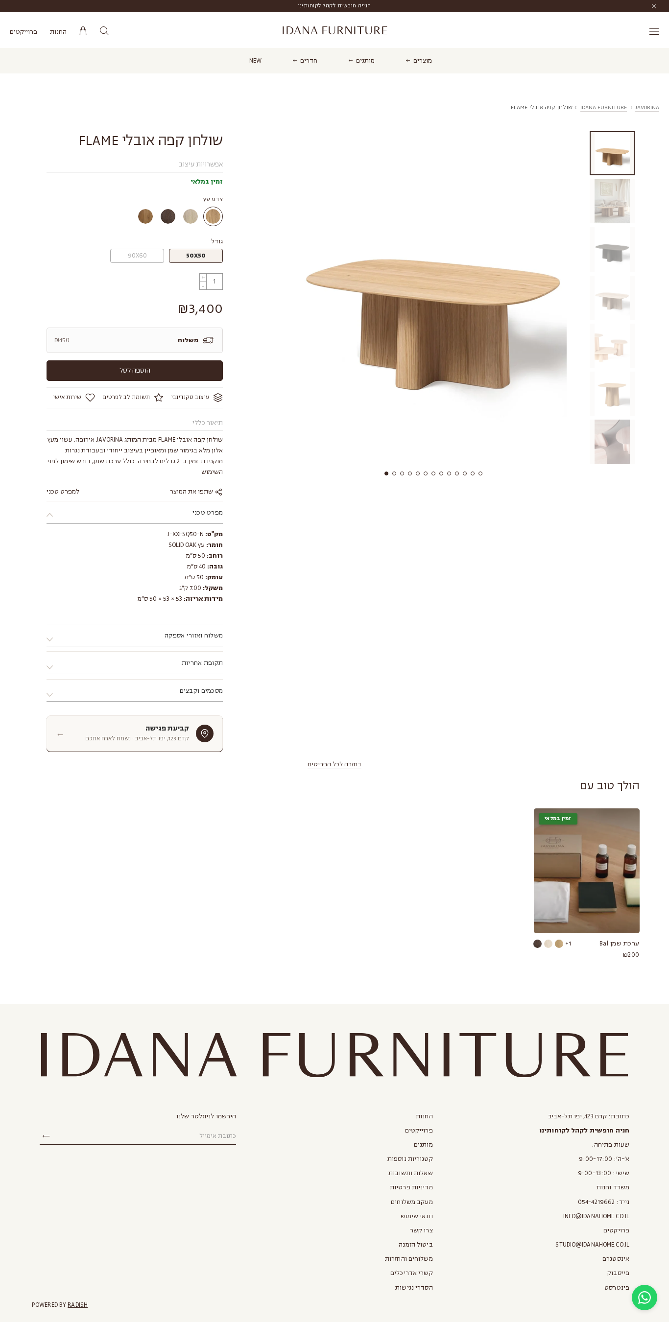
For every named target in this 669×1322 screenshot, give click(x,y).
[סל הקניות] (83, 31)
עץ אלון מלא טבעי (213, 216)
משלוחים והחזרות (409, 1258)
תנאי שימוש (417, 1216)
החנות (58, 31)
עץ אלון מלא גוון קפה (168, 216)
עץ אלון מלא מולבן (190, 216)
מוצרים (422, 60)
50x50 (196, 255)
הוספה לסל (134, 370)
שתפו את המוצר (192, 491)
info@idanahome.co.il (596, 1216)
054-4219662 (596, 1202)
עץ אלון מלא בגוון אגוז (145, 216)
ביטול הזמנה (415, 1244)
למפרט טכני (63, 491)
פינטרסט (616, 1287)
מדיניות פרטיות (411, 1187)
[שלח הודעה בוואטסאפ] (644, 1297)
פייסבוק (618, 1273)
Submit (46, 1136)
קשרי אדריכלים (411, 1273)
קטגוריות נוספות (410, 1159)
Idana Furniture (335, 30)
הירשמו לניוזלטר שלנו (206, 1116)
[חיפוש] (104, 31)
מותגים (365, 60)
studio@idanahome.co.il (592, 1244)
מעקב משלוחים (411, 1202)
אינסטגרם (615, 1258)
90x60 (137, 255)
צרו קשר (421, 1230)
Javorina (647, 107)
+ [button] (203, 277)
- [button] (203, 286)
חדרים (308, 60)
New (255, 60)
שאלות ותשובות (410, 1173)
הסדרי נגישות (413, 1287)
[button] (386, 473)
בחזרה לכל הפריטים (334, 764)
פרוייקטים (23, 31)
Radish (78, 1304)
